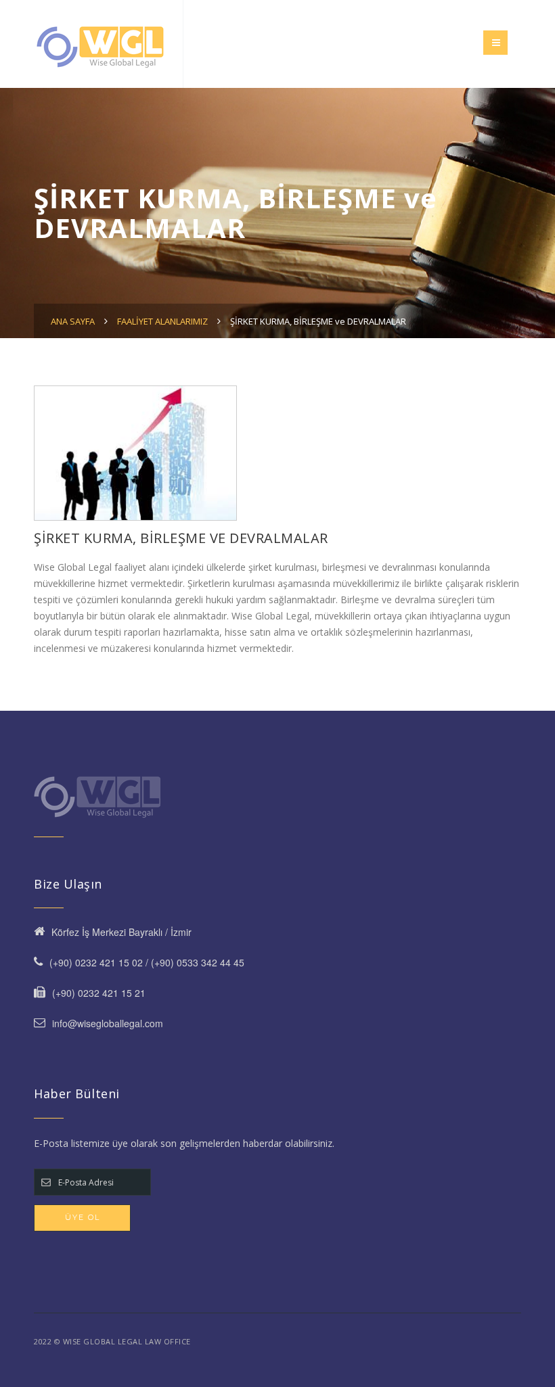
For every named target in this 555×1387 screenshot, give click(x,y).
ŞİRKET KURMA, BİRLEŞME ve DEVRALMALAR (318, 321)
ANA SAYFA (73, 321)
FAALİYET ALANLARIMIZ (162, 321)
